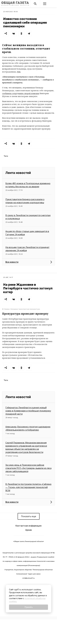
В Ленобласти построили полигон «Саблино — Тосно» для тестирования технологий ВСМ (28, 487)
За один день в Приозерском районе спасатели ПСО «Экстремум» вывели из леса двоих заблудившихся (28, 468)
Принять (29, 607)
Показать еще (28, 516)
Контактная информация (28, 526)
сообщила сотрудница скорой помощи (20, 93)
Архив (28, 530)
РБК (19, 71)
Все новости (11, 262)
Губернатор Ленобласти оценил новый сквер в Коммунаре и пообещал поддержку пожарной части (28, 410)
